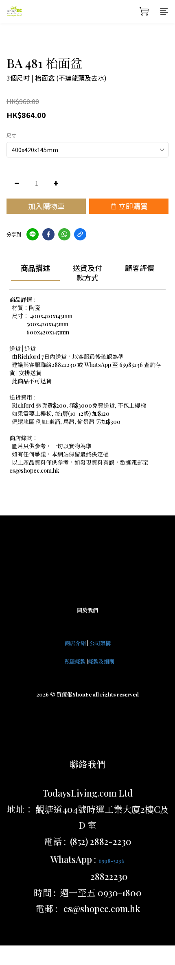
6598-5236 (111, 860)
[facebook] (48, 234)
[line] (32, 234)
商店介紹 (75, 643)
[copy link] (80, 234)
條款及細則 (101, 661)
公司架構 (100, 643)
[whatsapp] (64, 234)
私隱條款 (74, 661)
